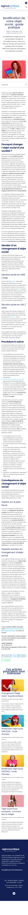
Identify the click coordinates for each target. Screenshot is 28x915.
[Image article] (12, 685)
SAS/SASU (12, 317)
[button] (26, 7)
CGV (5, 880)
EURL (19, 289)
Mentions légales (13, 880)
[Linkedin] (14, 893)
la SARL (13, 281)
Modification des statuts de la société (13, 379)
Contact (19, 882)
